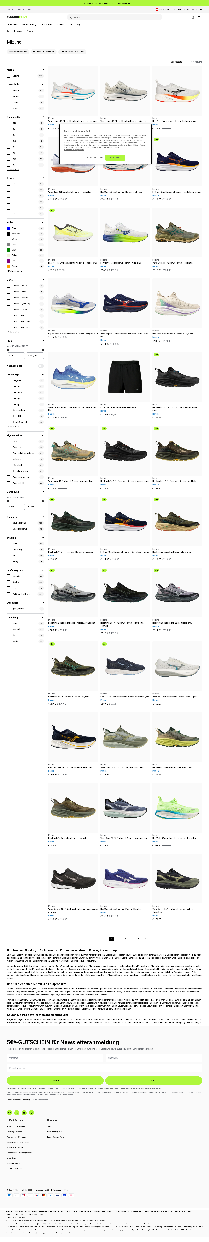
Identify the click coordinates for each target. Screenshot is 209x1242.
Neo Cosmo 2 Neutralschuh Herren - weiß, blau (121, 192)
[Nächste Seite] (145, 939)
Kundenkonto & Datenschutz (18, 1142)
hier (76, 147)
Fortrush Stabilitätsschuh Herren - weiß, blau (120, 263)
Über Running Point (54, 1132)
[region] (105, 144)
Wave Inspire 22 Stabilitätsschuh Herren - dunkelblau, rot (124, 335)
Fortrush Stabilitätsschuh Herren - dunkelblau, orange (124, 552)
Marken (60, 24)
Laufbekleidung (29, 24)
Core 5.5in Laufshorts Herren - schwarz (118, 407)
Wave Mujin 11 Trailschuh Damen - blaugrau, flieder (71, 481)
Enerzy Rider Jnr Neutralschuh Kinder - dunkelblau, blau (125, 697)
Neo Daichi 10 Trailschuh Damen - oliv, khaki (172, 767)
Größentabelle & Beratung (17, 1147)
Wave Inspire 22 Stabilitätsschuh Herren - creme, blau (72, 121)
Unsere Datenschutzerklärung (18, 1100)
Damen (10, 10)
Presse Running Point (55, 1137)
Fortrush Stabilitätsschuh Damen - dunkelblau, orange (176, 192)
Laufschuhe (12, 24)
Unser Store (178, 10)
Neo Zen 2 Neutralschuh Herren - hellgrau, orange (174, 121)
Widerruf (67, 1190)
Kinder (31, 10)
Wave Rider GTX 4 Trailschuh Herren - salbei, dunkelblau (172, 910)
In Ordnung (115, 157)
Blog (78, 24)
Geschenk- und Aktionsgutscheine (20, 1153)
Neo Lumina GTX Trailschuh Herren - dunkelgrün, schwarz (122, 624)
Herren (20, 10)
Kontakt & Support (14, 1163)
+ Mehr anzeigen (13, 169)
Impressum (39, 1190)
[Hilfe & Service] (186, 17)
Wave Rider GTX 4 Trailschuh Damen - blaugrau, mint (123, 838)
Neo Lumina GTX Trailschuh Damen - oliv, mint (68, 697)
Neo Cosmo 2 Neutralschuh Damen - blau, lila (120, 909)
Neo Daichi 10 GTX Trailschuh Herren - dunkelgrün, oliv (72, 552)
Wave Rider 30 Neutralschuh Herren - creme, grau (174, 697)
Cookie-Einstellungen (15, 1168)
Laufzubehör (46, 24)
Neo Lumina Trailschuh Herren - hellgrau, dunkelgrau (71, 623)
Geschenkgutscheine (194, 10)
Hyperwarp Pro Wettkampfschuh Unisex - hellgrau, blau (73, 334)
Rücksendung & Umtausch (17, 1137)
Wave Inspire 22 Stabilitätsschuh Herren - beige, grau (124, 121)
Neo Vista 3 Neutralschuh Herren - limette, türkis (174, 838)
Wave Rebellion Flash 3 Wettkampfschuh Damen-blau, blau (72, 408)
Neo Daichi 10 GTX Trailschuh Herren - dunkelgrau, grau (175, 408)
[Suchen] (70, 17)
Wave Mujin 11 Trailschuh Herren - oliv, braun (172, 263)
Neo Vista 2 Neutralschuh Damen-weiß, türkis (172, 334)
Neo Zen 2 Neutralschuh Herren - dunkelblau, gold (70, 767)
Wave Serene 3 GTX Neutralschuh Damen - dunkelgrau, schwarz (73, 910)
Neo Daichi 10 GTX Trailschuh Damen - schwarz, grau (124, 481)
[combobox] (114, 17)
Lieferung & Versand (14, 1132)
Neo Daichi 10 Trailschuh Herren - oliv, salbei (68, 838)
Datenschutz (56, 1190)
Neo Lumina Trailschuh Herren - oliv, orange (171, 552)
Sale (70, 24)
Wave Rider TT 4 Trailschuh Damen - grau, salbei (122, 767)
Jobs (49, 1127)
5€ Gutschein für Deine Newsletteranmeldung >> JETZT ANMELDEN (104, 3)
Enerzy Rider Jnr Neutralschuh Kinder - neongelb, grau (72, 263)
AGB (47, 1190)
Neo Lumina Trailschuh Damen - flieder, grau (172, 623)
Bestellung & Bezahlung (16, 1127)
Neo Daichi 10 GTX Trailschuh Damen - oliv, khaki (174, 481)
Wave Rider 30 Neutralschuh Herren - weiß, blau (69, 192)
